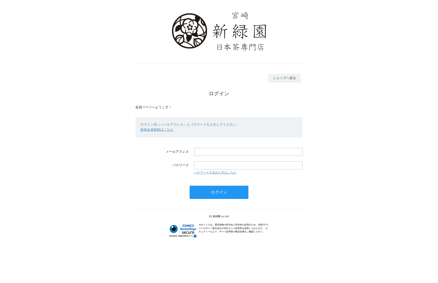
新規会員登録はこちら (156, 129)
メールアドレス (177, 152)
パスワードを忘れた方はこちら (215, 172)
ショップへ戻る (284, 78)
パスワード (180, 165)
